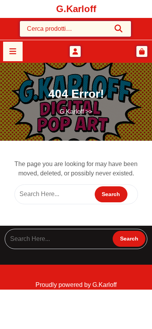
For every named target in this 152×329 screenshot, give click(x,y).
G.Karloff (76, 9)
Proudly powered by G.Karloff (76, 284)
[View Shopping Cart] (141, 51)
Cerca (119, 28)
